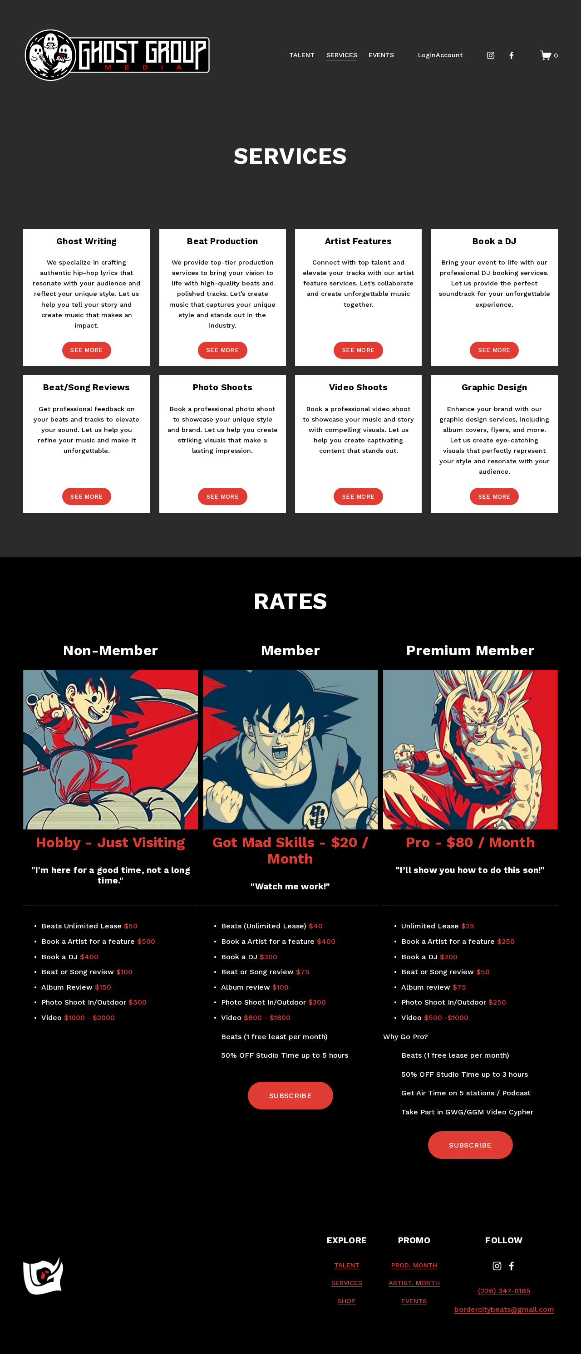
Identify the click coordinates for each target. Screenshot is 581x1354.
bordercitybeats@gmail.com (504, 1309)
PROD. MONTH (414, 1265)
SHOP (346, 1301)
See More (86, 350)
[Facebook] (511, 55)
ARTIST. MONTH (414, 1282)
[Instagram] (490, 55)
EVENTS (381, 55)
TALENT (302, 55)
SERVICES (341, 55)
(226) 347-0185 (504, 1290)
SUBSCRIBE (290, 1095)
